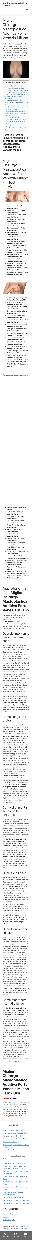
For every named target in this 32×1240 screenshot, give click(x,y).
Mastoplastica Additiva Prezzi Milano (15, 1139)
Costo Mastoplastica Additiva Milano (15, 1133)
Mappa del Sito (8, 1214)
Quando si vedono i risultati (16, 119)
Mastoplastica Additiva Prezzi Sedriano (16, 1203)
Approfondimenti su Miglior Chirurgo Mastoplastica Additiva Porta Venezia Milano (16, 103)
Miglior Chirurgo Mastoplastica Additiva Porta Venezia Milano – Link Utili (15, 128)
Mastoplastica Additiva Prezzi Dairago (16, 1200)
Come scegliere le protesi (15, 111)
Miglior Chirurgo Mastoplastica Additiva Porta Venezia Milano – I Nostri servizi (14, 96)
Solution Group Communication (19, 1228)
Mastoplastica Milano (10, 1142)
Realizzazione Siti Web (21, 1226)
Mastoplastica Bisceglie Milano (13, 1197)
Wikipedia (13, 1098)
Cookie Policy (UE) (9, 1220)
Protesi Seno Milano (9, 1150)
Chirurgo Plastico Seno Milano (13, 1130)
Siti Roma (6, 1228)
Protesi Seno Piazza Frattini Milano (14, 1163)
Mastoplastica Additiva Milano (13, 1136)
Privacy (5, 1217)
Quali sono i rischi (13, 117)
